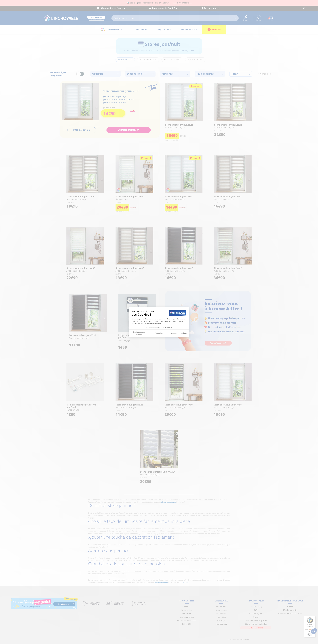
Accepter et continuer (179, 333)
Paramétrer (159, 333)
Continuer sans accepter (139, 333)
